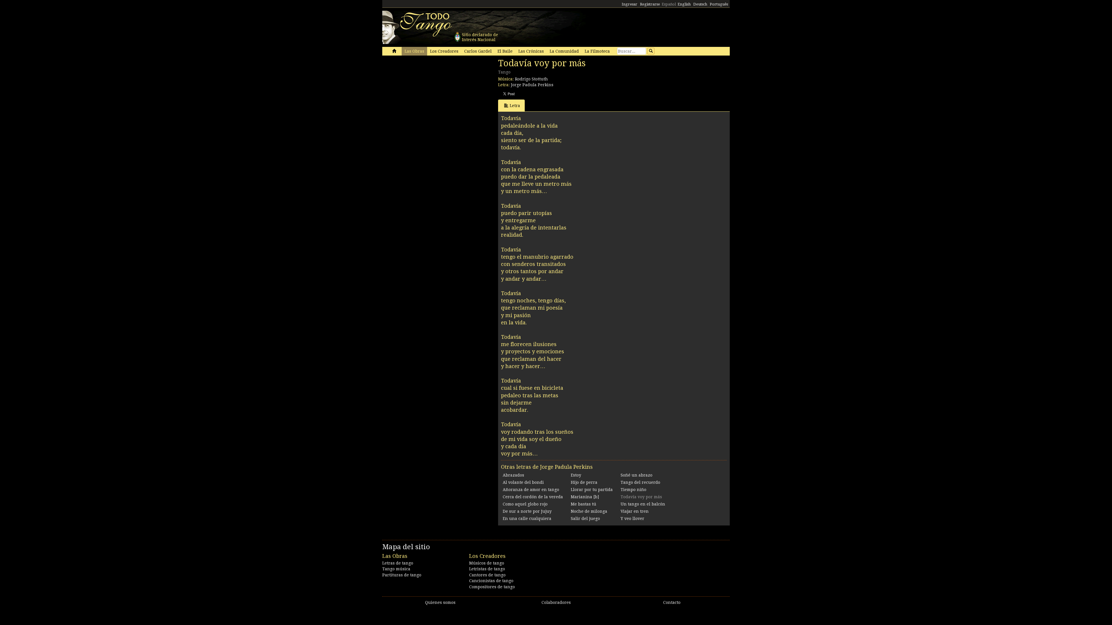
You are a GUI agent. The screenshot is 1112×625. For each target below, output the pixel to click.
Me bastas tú (583, 504)
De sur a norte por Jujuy (527, 511)
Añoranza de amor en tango (531, 489)
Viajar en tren (635, 511)
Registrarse (650, 4)
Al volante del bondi (523, 482)
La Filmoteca (597, 51)
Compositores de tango (492, 586)
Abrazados (513, 475)
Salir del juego (585, 518)
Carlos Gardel (478, 51)
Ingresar (629, 4)
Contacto (672, 602)
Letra (515, 105)
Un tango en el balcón (643, 504)
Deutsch (700, 4)
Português (719, 4)
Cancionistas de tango (491, 580)
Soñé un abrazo (636, 475)
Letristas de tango (487, 569)
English (684, 4)
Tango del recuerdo (640, 482)
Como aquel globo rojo (525, 504)
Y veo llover (632, 518)
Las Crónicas (531, 51)
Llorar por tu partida (592, 489)
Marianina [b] (585, 497)
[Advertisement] (425, 98)
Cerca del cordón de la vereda (533, 497)
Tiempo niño (633, 489)
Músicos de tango (486, 563)
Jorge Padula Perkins (532, 84)
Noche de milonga (589, 511)
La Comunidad (564, 51)
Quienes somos (440, 602)
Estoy (576, 475)
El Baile (505, 51)
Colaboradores (556, 602)
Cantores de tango (487, 575)
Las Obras (414, 51)
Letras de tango (397, 563)
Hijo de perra (584, 482)
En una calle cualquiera (527, 518)
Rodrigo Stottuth (531, 79)
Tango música (396, 569)
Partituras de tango (401, 575)
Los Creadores (444, 51)
